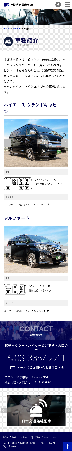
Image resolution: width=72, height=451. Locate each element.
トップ (6, 28)
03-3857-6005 (43, 382)
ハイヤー (16, 28)
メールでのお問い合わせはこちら (40, 367)
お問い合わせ (9, 437)
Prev (7, 143)
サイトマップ (25, 437)
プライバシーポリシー (45, 437)
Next (64, 143)
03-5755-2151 (40, 377)
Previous (3, 410)
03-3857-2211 (39, 358)
